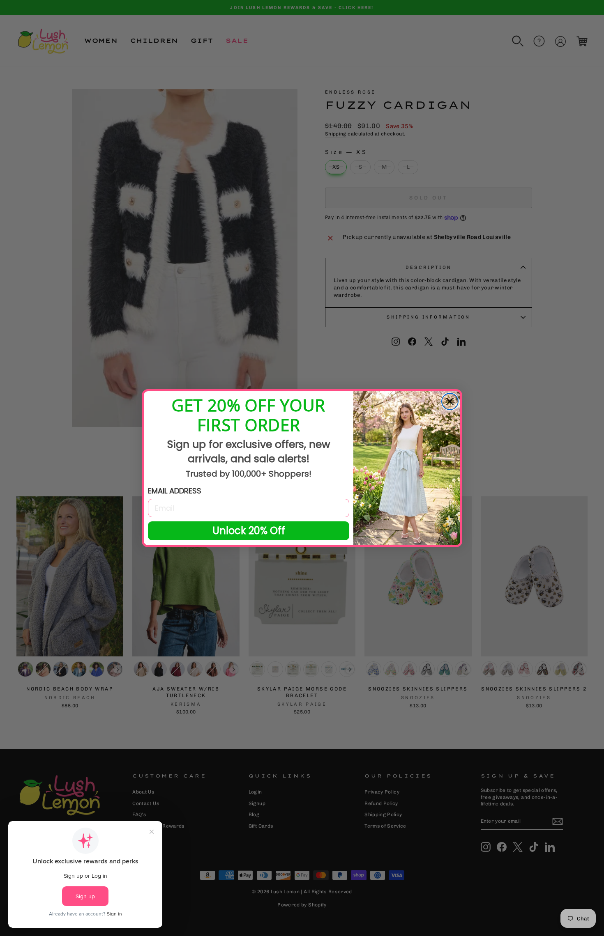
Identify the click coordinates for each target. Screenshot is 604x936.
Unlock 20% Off (248, 530)
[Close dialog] (450, 401)
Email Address (174, 491)
